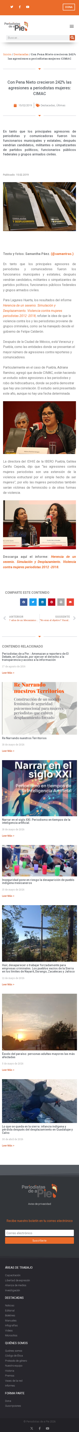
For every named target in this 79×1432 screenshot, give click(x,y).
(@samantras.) (62, 254)
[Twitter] (12, 7)
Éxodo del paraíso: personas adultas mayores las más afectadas (38, 1055)
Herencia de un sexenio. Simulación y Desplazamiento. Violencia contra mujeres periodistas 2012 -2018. (39, 562)
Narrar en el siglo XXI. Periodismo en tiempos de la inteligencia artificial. (36, 821)
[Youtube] (28, 7)
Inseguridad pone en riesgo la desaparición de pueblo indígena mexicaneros (38, 881)
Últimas (60, 105)
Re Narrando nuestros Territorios (24, 738)
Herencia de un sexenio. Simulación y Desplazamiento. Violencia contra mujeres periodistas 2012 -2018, (32, 310)
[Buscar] (72, 37)
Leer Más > (8, 672)
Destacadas (21, 54)
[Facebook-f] (20, 7)
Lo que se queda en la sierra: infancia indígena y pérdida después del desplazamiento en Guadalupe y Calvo (37, 1129)
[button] (71, 26)
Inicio (7, 54)
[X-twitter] (31, 1428)
